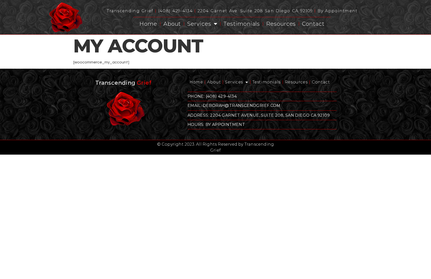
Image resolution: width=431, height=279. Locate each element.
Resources (281, 23)
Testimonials (241, 23)
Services (199, 23)
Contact (313, 23)
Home (148, 23)
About (172, 23)
